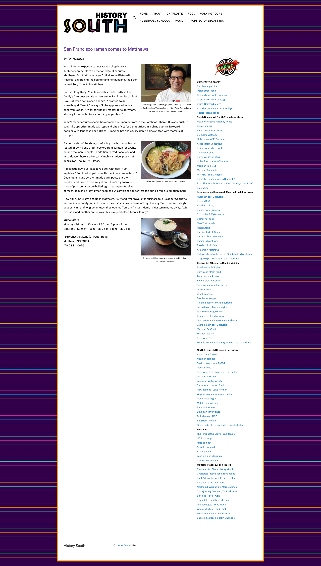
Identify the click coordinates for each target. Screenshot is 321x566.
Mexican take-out (206, 165)
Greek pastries (204, 294)
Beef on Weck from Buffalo (211, 363)
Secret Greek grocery (208, 210)
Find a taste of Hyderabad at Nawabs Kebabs (221, 425)
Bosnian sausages (206, 298)
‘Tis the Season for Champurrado (214, 302)
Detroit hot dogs (205, 218)
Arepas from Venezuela (209, 143)
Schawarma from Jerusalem (212, 285)
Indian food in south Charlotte (212, 161)
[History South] (96, 31)
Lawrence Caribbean (208, 460)
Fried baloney (204, 442)
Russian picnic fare (207, 245)
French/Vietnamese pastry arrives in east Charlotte (224, 342)
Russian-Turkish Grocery (210, 232)
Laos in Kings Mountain (209, 456)
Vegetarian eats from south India (214, 394)
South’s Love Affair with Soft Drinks (216, 478)
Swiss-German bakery (209, 104)
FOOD (191, 13)
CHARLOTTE (175, 13)
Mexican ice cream (207, 376)
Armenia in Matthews (208, 249)
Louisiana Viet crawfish (209, 381)
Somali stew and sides (209, 280)
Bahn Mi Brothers (206, 407)
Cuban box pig (204, 126)
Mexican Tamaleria (207, 170)
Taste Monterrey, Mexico (210, 311)
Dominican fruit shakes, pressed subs (217, 372)
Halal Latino (203, 227)
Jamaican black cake (208, 276)
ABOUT (157, 13)
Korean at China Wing (208, 157)
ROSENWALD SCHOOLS (155, 20)
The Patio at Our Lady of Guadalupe (216, 433)
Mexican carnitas (206, 358)
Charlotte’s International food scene (216, 473)
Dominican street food (209, 272)
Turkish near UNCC (207, 416)
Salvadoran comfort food (210, 385)
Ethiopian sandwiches (208, 411)
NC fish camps (205, 438)
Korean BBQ (203, 201)
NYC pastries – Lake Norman (212, 389)
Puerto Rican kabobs (208, 112)
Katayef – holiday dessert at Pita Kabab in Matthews (224, 254)
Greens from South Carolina (212, 95)
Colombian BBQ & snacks (210, 214)
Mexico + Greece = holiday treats (214, 121)
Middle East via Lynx (208, 403)
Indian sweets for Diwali (209, 148)
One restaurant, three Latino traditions (217, 320)
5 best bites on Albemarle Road (213, 500)
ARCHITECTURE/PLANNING (206, 20)
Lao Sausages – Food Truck (211, 504)
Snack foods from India (209, 130)
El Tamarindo (204, 451)
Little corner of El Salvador (211, 139)
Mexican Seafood (206, 329)
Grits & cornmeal (206, 447)
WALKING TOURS (211, 13)
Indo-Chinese (204, 367)
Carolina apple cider (207, 86)
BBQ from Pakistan (207, 420)
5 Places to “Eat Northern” (211, 482)
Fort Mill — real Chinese (209, 174)
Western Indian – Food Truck (212, 509)
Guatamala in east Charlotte (212, 324)
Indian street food (206, 90)
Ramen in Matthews (207, 241)
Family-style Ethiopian (209, 267)
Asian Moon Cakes (207, 354)
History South (123, 545)
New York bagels (206, 223)
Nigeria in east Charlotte (210, 196)
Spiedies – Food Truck (208, 495)
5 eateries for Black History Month (215, 469)
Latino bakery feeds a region (212, 307)
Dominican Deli (205, 338)
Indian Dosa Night (206, 398)
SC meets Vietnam (207, 135)
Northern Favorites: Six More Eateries (217, 487)
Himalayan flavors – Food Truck (213, 513)
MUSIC (179, 20)
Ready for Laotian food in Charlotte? (216, 179)
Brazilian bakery (205, 205)
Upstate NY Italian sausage (211, 99)
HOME (144, 13)
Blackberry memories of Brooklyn (215, 108)
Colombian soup (205, 152)
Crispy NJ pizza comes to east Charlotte (218, 258)
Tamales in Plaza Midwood (211, 316)
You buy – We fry (205, 333)
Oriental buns (204, 289)
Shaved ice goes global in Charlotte (216, 517)
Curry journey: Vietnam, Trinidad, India (217, 491)
